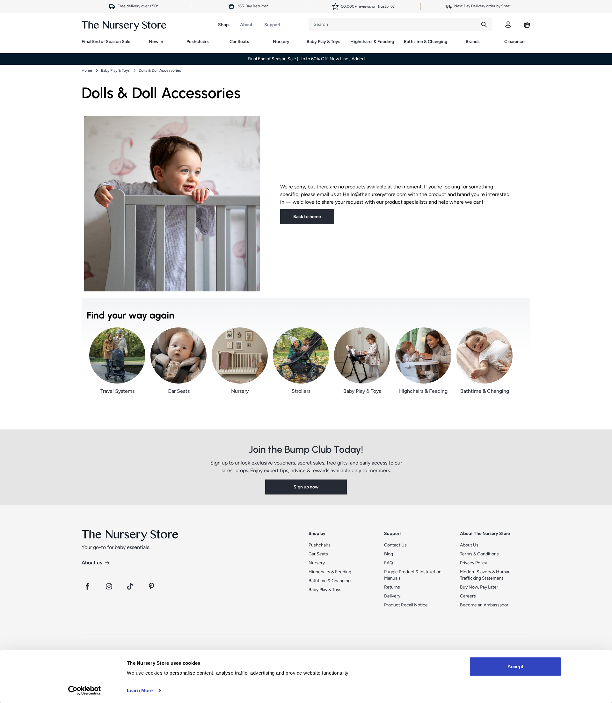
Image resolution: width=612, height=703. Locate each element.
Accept (515, 666)
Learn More (140, 690)
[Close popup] (383, 225)
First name (238, 306)
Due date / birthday (246, 330)
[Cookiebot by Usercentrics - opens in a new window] (85, 690)
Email (234, 354)
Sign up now (306, 387)
